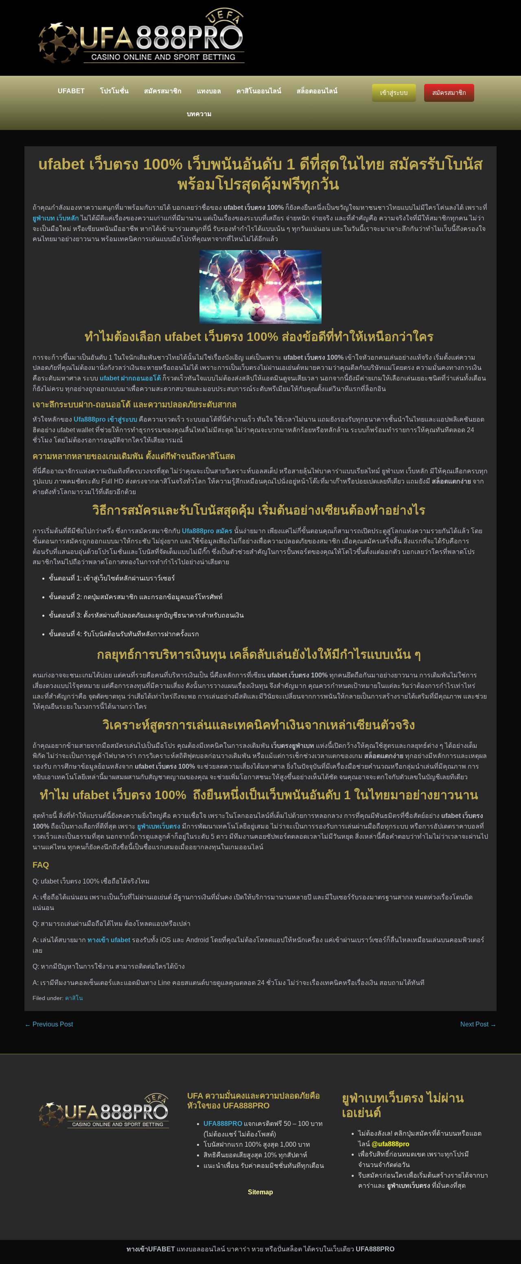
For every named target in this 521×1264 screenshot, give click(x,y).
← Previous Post (48, 1024)
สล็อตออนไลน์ (317, 91)
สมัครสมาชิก (163, 91)
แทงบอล (209, 91)
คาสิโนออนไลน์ (258, 91)
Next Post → (478, 1024)
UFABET (71, 91)
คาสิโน (74, 998)
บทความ (199, 113)
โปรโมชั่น (114, 91)
